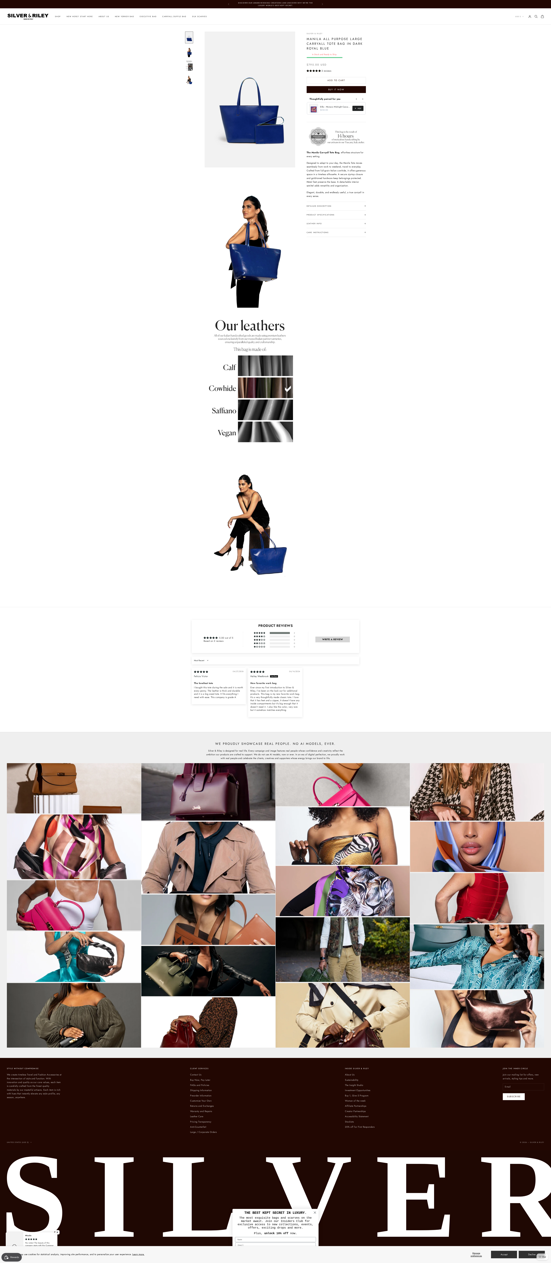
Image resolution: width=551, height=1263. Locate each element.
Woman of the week (355, 1100)
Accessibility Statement (356, 1116)
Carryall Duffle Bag (174, 16)
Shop (58, 16)
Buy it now (336, 89)
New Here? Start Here (80, 16)
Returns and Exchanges (202, 1106)
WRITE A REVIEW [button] (332, 639)
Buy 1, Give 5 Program (356, 1095)
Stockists (349, 1121)
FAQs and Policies (199, 1085)
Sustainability (351, 1080)
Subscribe (514, 1096)
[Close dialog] (314, 1212)
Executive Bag (148, 16)
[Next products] (363, 99)
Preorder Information (201, 1095)
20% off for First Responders (360, 1127)
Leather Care (196, 1116)
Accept (504, 1254)
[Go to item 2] (189, 51)
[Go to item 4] (189, 79)
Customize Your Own (201, 1100)
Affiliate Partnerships (355, 1106)
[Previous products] (356, 99)
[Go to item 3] (189, 65)
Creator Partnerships (355, 1111)
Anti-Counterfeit (198, 1127)
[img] (201, 671)
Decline (532, 1254)
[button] (314, 70)
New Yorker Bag (124, 16)
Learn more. (138, 1254)
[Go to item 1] (189, 37)
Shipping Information (201, 1090)
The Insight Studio (354, 1085)
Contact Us (195, 1074)
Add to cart (336, 80)
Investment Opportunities (357, 1090)
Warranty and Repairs (201, 1111)
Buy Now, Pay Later (200, 1080)
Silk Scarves (199, 16)
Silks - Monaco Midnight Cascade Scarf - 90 (335, 106)
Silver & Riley (315, 33)
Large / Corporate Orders (203, 1132)
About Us (104, 16)
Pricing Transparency (200, 1121)
